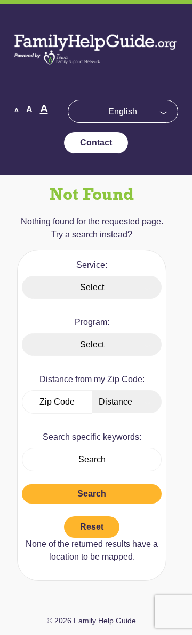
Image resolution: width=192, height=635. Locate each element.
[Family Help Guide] (96, 71)
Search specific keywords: (92, 437)
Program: (92, 322)
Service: (91, 264)
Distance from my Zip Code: (92, 379)
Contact (96, 142)
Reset (91, 526)
